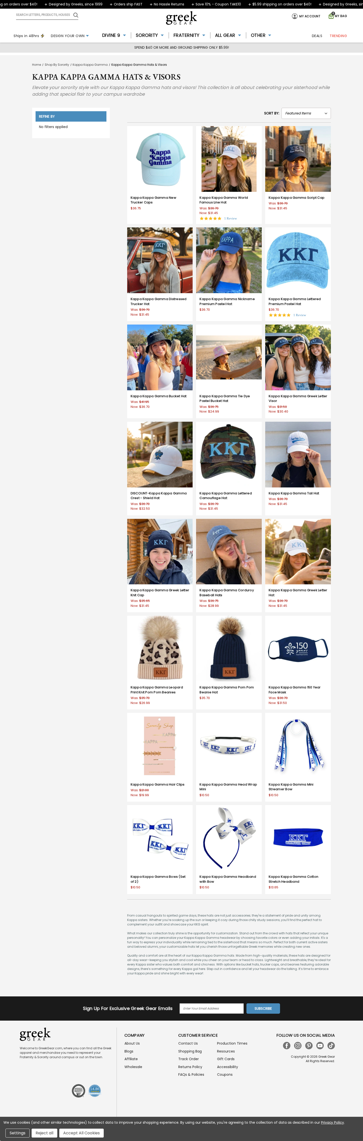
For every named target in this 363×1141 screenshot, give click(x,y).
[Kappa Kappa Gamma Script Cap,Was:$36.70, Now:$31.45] (298, 159)
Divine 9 (111, 35)
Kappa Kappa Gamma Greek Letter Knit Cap (160, 592)
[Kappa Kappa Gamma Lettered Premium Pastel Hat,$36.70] (298, 260)
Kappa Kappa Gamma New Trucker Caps (153, 200)
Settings (17, 1133)
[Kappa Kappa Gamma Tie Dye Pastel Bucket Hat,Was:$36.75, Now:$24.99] (229, 357)
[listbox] (306, 113)
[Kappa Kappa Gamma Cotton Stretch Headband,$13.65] (298, 838)
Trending (338, 35)
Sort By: (271, 113)
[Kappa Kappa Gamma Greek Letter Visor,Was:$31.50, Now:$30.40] (298, 357)
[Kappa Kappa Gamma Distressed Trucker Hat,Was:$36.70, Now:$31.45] (160, 260)
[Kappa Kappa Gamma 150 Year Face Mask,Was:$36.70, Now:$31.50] (298, 648)
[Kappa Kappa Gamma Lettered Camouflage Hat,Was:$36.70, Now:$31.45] (229, 454)
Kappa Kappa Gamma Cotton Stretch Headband (293, 879)
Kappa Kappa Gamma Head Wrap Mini (228, 787)
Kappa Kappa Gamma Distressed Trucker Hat (159, 301)
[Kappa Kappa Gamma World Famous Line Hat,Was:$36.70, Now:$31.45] (229, 159)
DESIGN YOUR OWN (68, 35)
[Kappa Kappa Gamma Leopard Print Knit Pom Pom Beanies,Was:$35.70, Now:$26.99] (160, 648)
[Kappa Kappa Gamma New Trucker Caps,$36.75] (160, 159)
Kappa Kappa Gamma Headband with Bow (228, 879)
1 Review (230, 218)
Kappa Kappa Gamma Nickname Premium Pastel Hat (227, 301)
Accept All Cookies (81, 1133)
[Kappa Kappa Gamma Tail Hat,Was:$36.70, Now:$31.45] (298, 454)
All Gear (225, 35)
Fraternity (187, 35)
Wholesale (133, 1066)
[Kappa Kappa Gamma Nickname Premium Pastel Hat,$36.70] (229, 260)
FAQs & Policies (191, 1074)
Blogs (128, 1051)
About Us (132, 1043)
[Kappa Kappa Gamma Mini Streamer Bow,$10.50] (298, 746)
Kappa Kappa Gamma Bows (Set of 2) (158, 879)
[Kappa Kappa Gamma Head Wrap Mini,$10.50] (229, 746)
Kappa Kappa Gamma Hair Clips (158, 784)
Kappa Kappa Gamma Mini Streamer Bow (291, 787)
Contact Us (188, 1043)
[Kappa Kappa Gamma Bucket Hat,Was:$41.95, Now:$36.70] (160, 357)
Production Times (232, 1043)
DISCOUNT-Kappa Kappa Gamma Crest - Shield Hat (159, 496)
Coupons (225, 1074)
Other (258, 35)
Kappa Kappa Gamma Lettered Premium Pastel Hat (295, 301)
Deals (317, 35)
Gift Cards (226, 1058)
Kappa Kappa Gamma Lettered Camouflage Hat (226, 496)
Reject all (44, 1133)
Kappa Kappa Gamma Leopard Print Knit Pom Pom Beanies (157, 690)
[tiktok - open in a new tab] (331, 1045)
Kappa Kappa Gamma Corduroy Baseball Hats (227, 592)
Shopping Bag (190, 1051)
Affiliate (131, 1058)
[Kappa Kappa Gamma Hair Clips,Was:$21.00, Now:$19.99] (160, 746)
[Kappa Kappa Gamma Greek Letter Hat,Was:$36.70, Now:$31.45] (298, 552)
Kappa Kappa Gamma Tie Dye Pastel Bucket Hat (225, 398)
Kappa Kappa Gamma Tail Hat (294, 493)
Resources (226, 1051)
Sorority (147, 35)
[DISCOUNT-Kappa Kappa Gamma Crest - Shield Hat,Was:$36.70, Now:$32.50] (160, 454)
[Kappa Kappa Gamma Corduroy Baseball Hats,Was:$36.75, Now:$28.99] (229, 552)
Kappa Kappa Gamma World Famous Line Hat (224, 200)
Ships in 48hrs (26, 35)
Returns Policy (190, 1066)
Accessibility (227, 1066)
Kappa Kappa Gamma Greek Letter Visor (298, 398)
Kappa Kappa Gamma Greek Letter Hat (298, 592)
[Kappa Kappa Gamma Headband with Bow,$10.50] (229, 838)
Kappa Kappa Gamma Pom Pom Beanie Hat (227, 690)
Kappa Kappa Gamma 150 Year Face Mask (295, 690)
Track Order (188, 1058)
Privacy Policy (332, 1122)
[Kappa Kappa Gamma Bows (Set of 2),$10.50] (160, 838)
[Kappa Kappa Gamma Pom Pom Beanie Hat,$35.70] (229, 648)
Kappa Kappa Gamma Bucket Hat (159, 396)
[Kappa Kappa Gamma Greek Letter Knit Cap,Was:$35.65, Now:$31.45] (160, 552)
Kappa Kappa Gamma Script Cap (296, 197)
